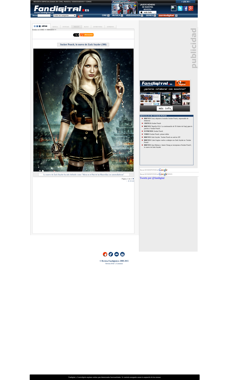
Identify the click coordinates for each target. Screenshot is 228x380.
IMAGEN (76, 27)
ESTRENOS (110, 27)
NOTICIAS (65, 27)
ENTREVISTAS (97, 27)
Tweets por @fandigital (152, 178)
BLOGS (86, 27)
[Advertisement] (63, 208)
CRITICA (55, 27)
